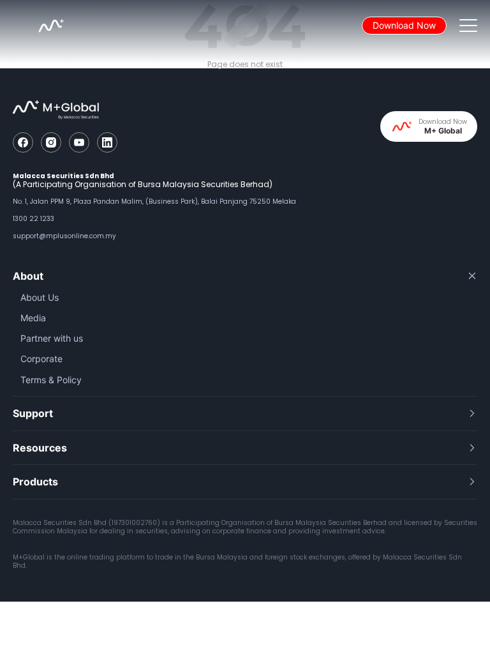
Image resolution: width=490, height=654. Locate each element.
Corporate (41, 358)
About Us (39, 297)
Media (33, 317)
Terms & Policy (51, 379)
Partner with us (51, 338)
